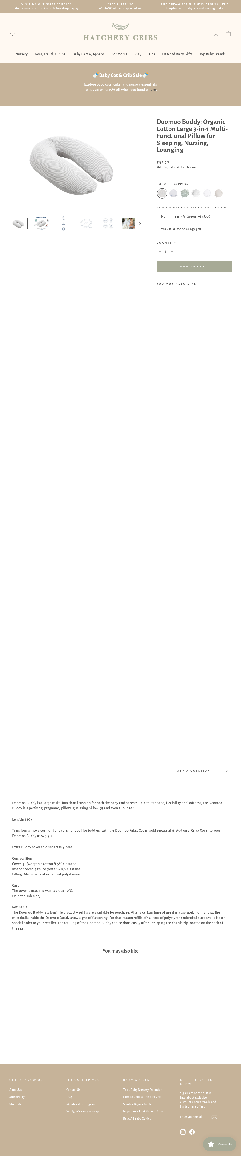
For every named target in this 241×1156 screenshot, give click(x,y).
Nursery (22, 54)
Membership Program (81, 1104)
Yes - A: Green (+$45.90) (193, 216)
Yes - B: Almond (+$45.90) (181, 229)
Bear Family (196, 193)
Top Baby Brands (212, 54)
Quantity (167, 242)
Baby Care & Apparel (89, 54)
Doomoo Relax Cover (131, 830)
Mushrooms (218, 193)
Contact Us (73, 1090)
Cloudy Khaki (184, 193)
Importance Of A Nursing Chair (143, 1111)
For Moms (119, 54)
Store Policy (17, 1097)
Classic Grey (162, 193)
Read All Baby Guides (137, 1118)
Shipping (163, 167)
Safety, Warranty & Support (84, 1111)
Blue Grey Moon (173, 193)
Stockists (15, 1104)
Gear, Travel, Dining (50, 54)
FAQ (69, 1097)
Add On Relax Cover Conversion (192, 207)
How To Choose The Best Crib (142, 1097)
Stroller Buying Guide (137, 1104)
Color (172, 184)
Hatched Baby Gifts (177, 54)
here (68, 847)
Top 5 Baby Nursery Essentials (142, 1090)
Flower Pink (207, 193)
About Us (15, 1090)
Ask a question (194, 770)
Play (137, 54)
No (163, 216)
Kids (151, 54)
